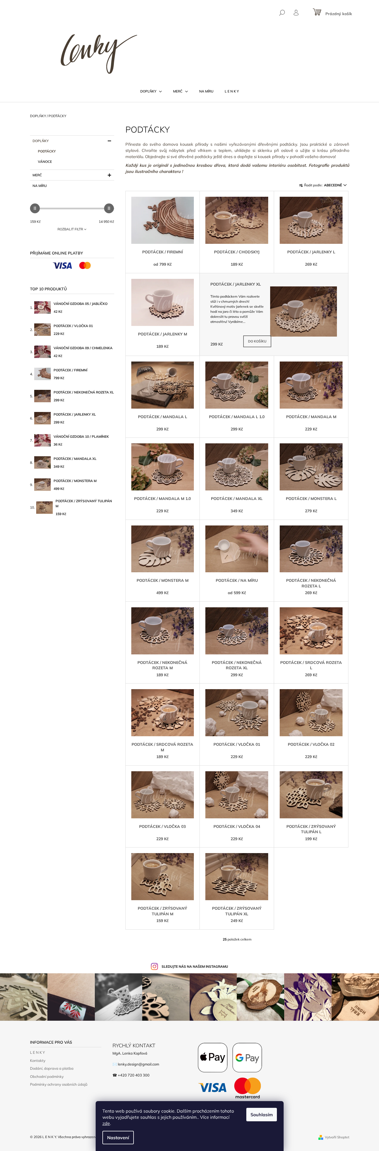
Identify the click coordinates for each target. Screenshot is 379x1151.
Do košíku (257, 341)
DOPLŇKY (41, 141)
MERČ (37, 175)
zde (106, 1123)
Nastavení (118, 1137)
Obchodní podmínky (47, 1076)
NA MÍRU (40, 186)
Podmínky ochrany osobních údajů (59, 1084)
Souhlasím (262, 1114)
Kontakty (37, 1060)
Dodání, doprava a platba (51, 1068)
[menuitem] (151, 91)
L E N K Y (37, 1052)
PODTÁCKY (47, 151)
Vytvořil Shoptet (337, 1137)
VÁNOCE (45, 161)
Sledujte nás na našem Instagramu (195, 966)
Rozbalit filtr (70, 229)
